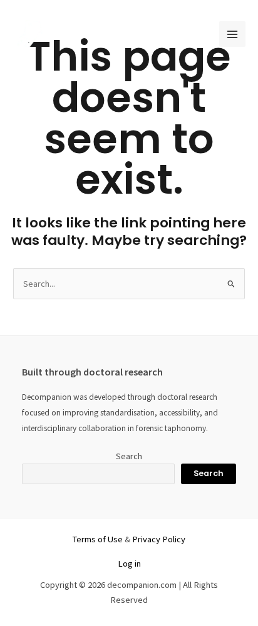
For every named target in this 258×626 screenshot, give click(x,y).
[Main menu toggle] (232, 34)
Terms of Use (98, 539)
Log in (129, 563)
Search (129, 456)
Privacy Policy (158, 539)
